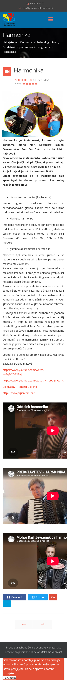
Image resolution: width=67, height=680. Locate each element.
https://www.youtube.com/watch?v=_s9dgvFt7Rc (33, 380)
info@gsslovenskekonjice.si (38, 8)
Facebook (17, 597)
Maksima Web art (51, 652)
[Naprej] (42, 624)
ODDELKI (22, 80)
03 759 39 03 (37, 3)
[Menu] (51, 20)
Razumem (9, 677)
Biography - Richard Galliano (20, 386)
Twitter (39, 597)
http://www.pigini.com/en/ (19, 393)
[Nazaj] (24, 624)
